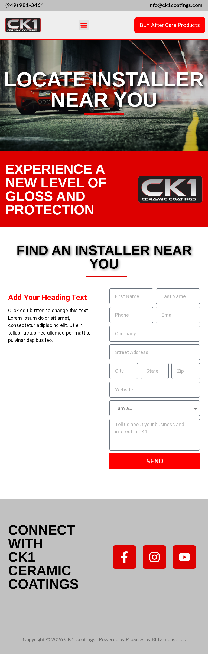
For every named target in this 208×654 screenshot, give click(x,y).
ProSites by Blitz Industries (156, 639)
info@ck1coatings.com (175, 5)
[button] (84, 25)
